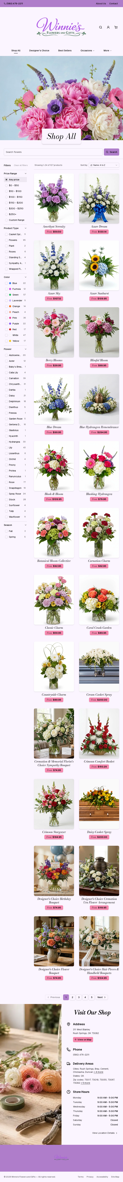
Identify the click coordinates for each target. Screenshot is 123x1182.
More (106, 50)
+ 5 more (85, 1082)
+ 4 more (98, 1072)
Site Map (115, 1177)
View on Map (84, 1039)
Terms (80, 1177)
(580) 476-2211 (14, 3)
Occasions (86, 50)
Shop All (15, 50)
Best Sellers (65, 50)
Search (113, 152)
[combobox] (104, 165)
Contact (113, 3)
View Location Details (103, 1132)
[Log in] (108, 27)
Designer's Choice (39, 50)
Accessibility (102, 1177)
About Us (101, 3)
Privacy (90, 1177)
